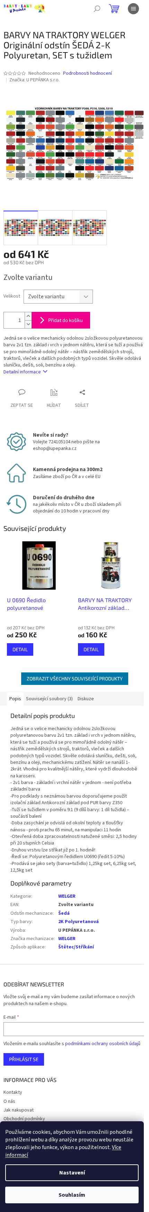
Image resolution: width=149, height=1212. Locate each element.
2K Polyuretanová (78, 921)
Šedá (64, 913)
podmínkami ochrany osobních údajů (102, 1043)
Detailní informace (22, 372)
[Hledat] (97, 9)
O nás (9, 1101)
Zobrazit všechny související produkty (75, 678)
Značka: (34, 79)
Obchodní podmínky (24, 1118)
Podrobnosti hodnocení (87, 73)
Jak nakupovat (18, 1110)
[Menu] (133, 9)
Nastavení (72, 1173)
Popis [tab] (15, 698)
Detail (20, 649)
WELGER (67, 896)
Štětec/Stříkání (76, 947)
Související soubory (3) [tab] (49, 698)
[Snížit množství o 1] (28, 324)
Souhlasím (72, 1195)
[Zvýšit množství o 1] (28, 316)
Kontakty (12, 1092)
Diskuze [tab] (86, 698)
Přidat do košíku (65, 320)
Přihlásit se (23, 1059)
